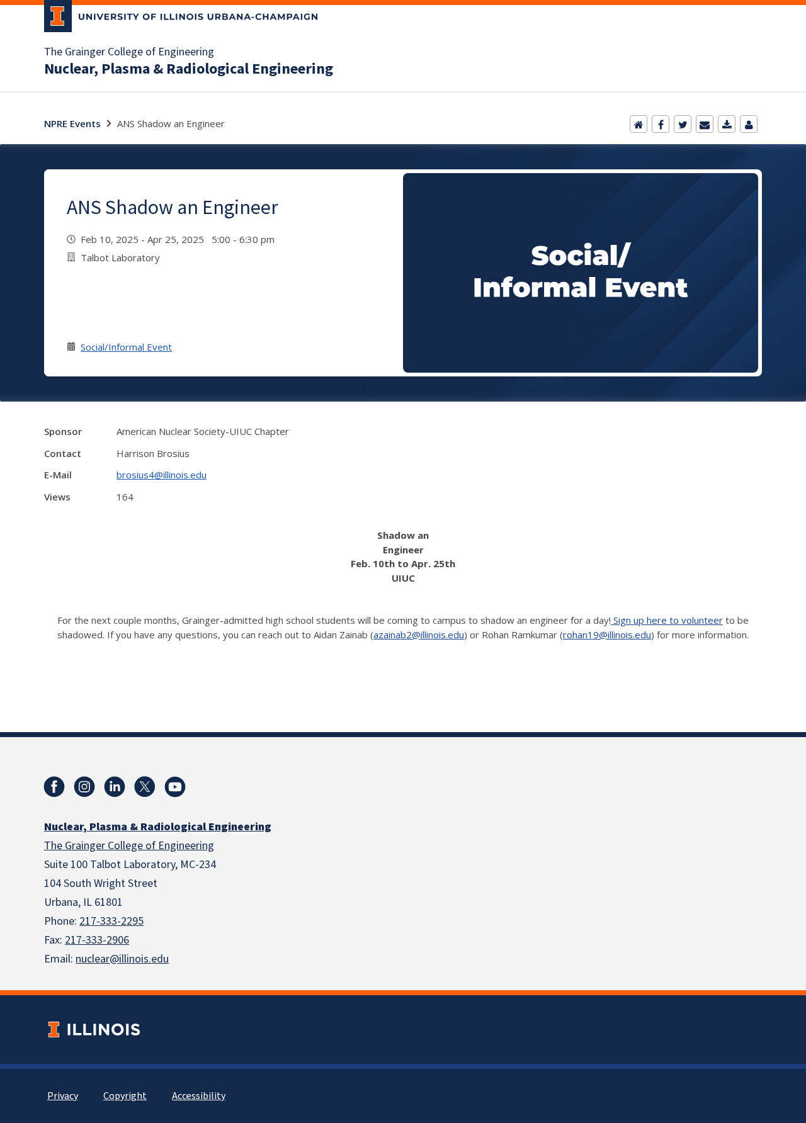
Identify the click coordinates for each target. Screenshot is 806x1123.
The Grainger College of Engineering (129, 52)
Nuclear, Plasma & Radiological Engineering (188, 69)
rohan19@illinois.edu (607, 634)
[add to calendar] (726, 124)
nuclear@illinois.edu (122, 959)
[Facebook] (660, 124)
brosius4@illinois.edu (161, 474)
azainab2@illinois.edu (418, 634)
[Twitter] (682, 124)
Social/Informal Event (126, 347)
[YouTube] (175, 787)
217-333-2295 (111, 921)
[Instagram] (84, 787)
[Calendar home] (638, 124)
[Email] (704, 124)
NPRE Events (72, 123)
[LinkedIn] (114, 787)
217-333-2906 (97, 940)
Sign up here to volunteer (667, 620)
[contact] (749, 124)
